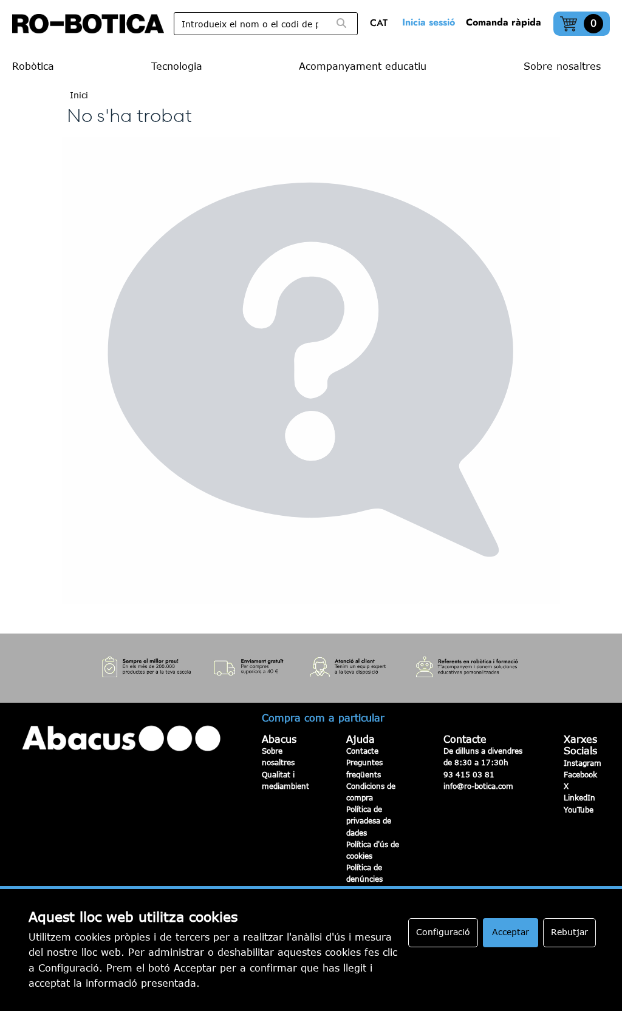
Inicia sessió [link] (428, 22)
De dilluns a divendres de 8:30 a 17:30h (482, 756)
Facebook (580, 774)
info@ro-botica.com (478, 786)
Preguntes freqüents (364, 768)
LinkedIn (579, 797)
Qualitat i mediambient (285, 780)
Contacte (362, 750)
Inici (79, 95)
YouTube (578, 809)
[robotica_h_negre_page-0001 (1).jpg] (88, 23)
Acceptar (510, 932)
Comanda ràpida (503, 22)
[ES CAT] (381, 24)
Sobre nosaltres (278, 756)
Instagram (582, 763)
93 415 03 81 (468, 774)
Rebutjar (569, 932)
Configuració (443, 932)
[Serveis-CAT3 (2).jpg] (311, 668)
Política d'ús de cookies (372, 850)
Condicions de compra (370, 792)
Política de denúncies (364, 873)
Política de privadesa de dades (368, 820)
